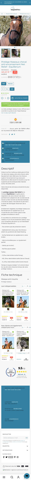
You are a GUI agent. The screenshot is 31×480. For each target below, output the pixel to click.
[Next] (29, 353)
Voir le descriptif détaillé (8, 113)
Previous (24, 286)
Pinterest (15, 134)
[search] (12, 477)
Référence (5, 70)
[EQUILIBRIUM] (15, 120)
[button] (30, 2)
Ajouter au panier (21, 98)
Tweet (12, 134)
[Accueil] (2, 14)
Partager (10, 134)
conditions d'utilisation (17, 441)
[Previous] (17, 353)
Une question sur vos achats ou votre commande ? (15, 2)
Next (27, 286)
